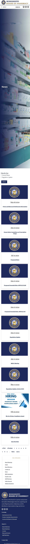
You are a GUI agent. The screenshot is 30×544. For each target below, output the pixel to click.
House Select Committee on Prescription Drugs (15, 232)
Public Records (8, 481)
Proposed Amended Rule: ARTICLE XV (15, 311)
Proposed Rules (15, 260)
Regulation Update (7, 177)
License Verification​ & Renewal (9, 519)
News (6, 471)
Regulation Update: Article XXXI (15, 389)
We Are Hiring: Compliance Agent (15, 416)
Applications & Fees (7, 515)
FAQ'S (6, 464)
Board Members (8, 467)
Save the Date (15, 441)
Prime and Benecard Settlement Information (15, 206)
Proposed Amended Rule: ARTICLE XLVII (15, 285)
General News (6, 175)
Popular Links (8, 476)
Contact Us (7, 469)
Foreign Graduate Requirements (10, 517)
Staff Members (8, 479)
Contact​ (4, 531)
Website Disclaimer (9, 483)
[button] (4, 7)
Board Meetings (8, 462)
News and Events (6, 533)
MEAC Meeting (15, 363)
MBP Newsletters (9, 474)
